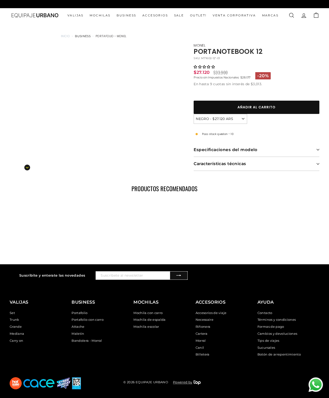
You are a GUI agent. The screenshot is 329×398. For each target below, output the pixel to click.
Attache (78, 326)
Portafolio (80, 313)
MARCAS (270, 15)
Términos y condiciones (276, 319)
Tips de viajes (268, 340)
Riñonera (203, 326)
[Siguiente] (27, 167)
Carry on (16, 340)
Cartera (201, 333)
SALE (179, 15)
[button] (204, 67)
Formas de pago (270, 326)
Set (12, 313)
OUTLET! (198, 15)
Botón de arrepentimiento (279, 354)
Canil (200, 347)
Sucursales (266, 347)
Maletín (78, 333)
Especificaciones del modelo (225, 149)
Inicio (65, 36)
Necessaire (205, 319)
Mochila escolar (146, 326)
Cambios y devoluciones (277, 333)
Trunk (14, 319)
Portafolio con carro (88, 319)
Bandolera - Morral (87, 340)
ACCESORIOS (155, 15)
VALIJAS (75, 15)
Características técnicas (220, 163)
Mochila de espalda (149, 319)
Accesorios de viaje (211, 313)
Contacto (264, 313)
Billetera (203, 354)
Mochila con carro (148, 313)
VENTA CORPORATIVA (234, 15)
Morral (201, 340)
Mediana (17, 333)
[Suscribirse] (178, 275)
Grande (16, 326)
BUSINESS (126, 15)
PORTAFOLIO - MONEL (111, 36)
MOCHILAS (100, 15)
